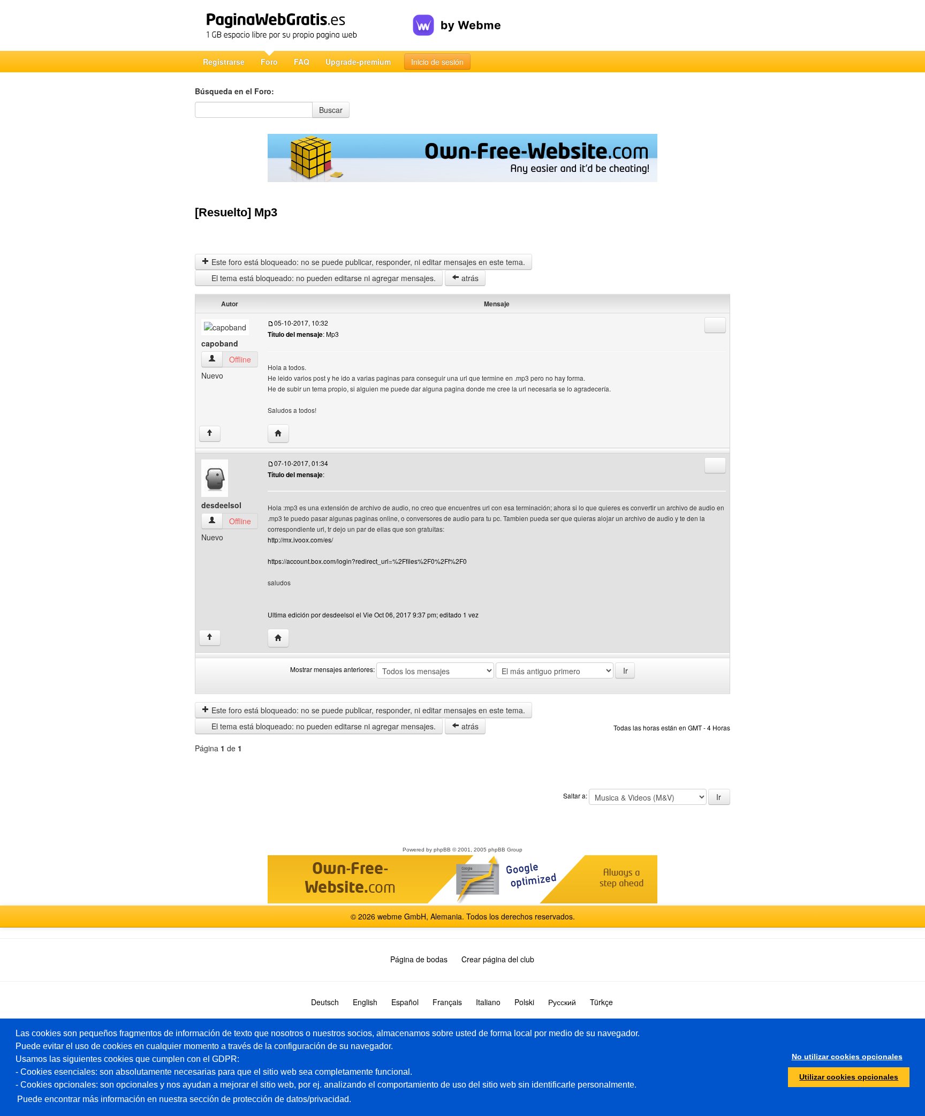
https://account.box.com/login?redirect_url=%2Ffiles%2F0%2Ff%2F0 (367, 560)
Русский (562, 1002)
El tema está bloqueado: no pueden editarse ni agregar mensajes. (322, 278)
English (365, 1002)
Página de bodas (419, 959)
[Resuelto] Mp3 (236, 212)
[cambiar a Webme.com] (457, 16)
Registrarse (224, 61)
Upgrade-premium (358, 61)
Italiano (488, 1002)
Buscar (331, 109)
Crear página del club (497, 959)
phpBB (442, 850)
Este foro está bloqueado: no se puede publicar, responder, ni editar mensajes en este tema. (367, 262)
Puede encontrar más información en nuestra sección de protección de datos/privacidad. (184, 1099)
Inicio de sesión (437, 61)
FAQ (301, 61)
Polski (524, 1002)
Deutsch (325, 1002)
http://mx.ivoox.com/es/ (300, 539)
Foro (269, 61)
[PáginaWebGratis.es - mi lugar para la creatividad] (304, 25)
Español (405, 1002)
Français (447, 1002)
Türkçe (601, 1002)
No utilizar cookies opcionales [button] (847, 1056)
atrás (469, 278)
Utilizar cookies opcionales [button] (848, 1077)
